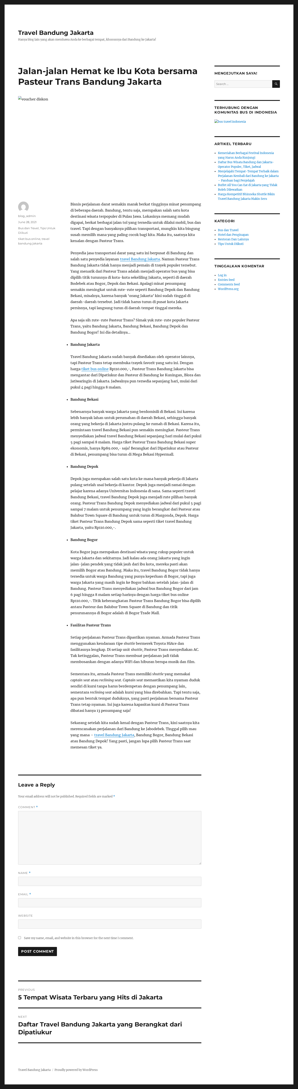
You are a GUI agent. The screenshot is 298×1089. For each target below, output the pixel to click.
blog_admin (27, 216)
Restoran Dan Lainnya (233, 239)
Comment (28, 807)
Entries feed (226, 280)
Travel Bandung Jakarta (56, 32)
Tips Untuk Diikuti (230, 244)
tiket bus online (95, 369)
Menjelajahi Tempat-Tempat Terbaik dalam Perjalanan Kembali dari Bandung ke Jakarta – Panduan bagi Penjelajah (248, 176)
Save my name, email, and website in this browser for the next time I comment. (79, 938)
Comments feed (229, 284)
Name (24, 873)
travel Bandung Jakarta (140, 259)
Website (25, 915)
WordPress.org (228, 289)
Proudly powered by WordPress (76, 1070)
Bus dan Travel (28, 228)
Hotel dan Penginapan (233, 235)
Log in (222, 275)
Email (24, 894)
